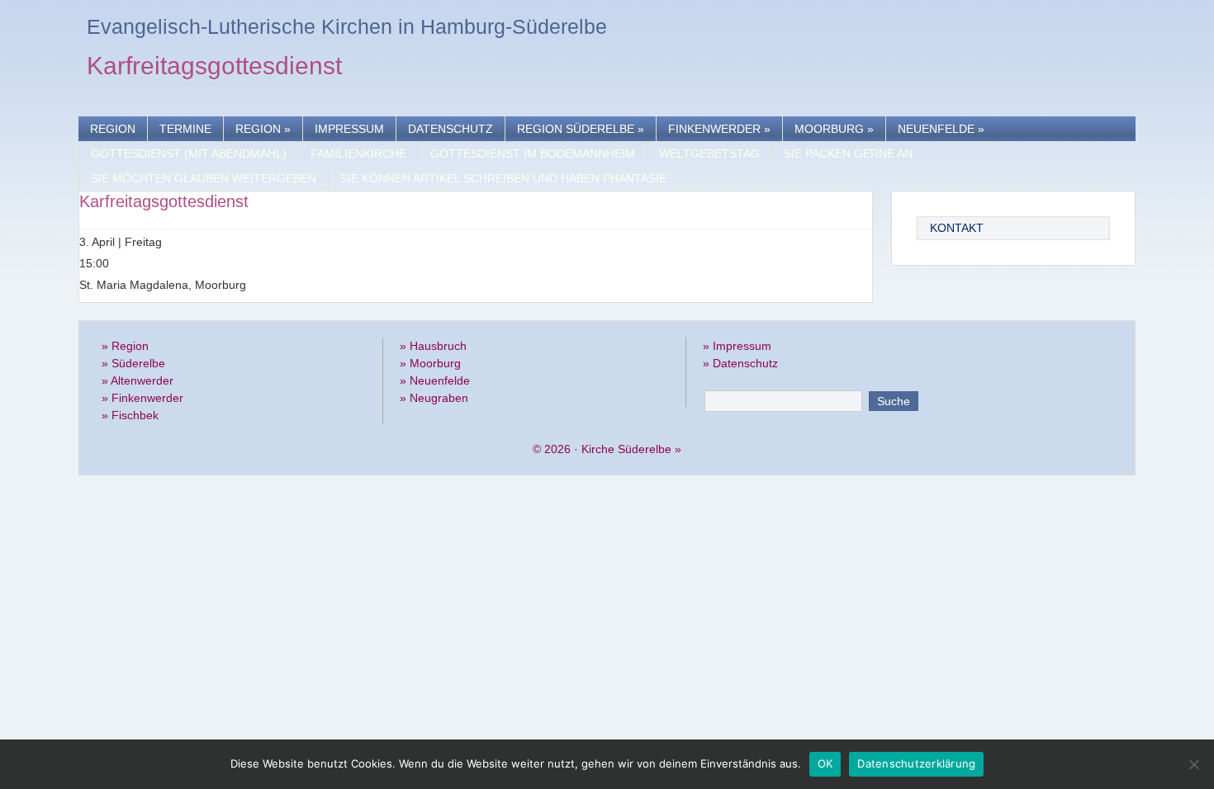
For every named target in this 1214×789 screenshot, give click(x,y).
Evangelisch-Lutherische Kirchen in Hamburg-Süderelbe (347, 26)
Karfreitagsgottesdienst (214, 68)
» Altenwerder (137, 380)
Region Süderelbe (580, 128)
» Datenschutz (740, 363)
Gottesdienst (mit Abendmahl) (189, 153)
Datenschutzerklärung (916, 763)
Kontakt (957, 227)
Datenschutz (450, 128)
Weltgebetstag (709, 153)
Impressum (349, 128)
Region (112, 128)
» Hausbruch (433, 345)
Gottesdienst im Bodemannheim (532, 153)
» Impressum (737, 345)
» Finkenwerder (142, 397)
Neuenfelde (941, 128)
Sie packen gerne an (848, 153)
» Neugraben (434, 397)
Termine (185, 128)
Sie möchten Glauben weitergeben (203, 178)
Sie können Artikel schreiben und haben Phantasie (503, 178)
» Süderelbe (133, 363)
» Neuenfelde (435, 380)
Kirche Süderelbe (626, 449)
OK (825, 763)
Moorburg (834, 128)
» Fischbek (130, 415)
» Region (125, 345)
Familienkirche (358, 153)
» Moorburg (430, 363)
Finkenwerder (719, 128)
